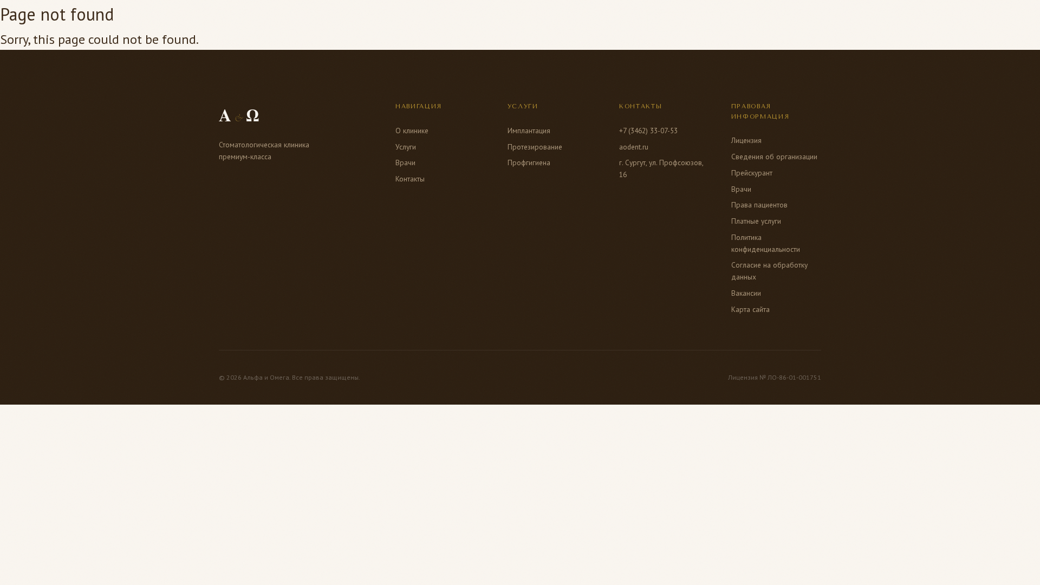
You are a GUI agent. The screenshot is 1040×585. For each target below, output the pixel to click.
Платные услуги (756, 221)
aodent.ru (633, 147)
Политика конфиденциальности (765, 243)
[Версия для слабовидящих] (831, 22)
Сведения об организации (774, 156)
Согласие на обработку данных (769, 271)
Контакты (552, 21)
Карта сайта (750, 309)
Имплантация (529, 130)
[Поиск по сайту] (805, 22)
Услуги (388, 21)
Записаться (684, 21)
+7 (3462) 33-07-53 (648, 130)
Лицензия (746, 140)
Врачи (494, 21)
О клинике (325, 21)
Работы (442, 21)
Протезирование (535, 147)
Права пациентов (759, 205)
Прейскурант (751, 173)
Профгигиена (529, 162)
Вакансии (746, 293)
